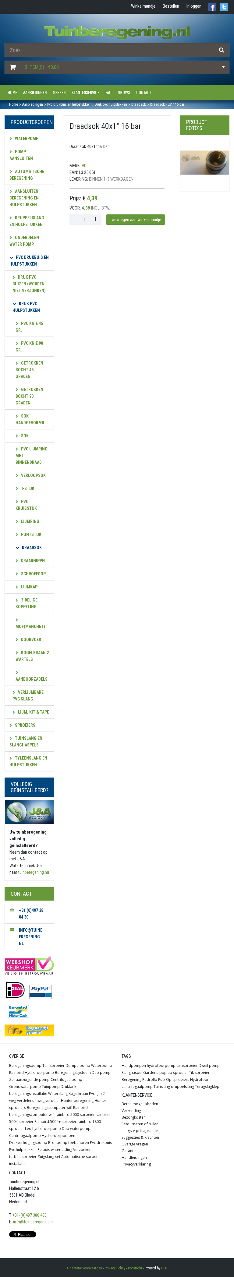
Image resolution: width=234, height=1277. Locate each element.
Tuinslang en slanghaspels (25, 741)
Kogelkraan (78, 1093)
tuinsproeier (187, 1065)
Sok (24, 435)
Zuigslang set (48, 1156)
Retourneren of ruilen (140, 1124)
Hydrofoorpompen (58, 1135)
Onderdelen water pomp (24, 241)
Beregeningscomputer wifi (49, 1107)
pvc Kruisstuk (26, 505)
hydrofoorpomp (161, 1065)
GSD (164, 1268)
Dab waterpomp (76, 1128)
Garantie (129, 1150)
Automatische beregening (26, 175)
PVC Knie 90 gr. (29, 346)
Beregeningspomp (25, 1065)
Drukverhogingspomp (28, 1142)
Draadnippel (33, 560)
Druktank (68, 1086)
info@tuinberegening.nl (33, 1222)
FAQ (108, 92)
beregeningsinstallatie (28, 1093)
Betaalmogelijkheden (140, 1103)
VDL (85, 165)
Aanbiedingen (35, 92)
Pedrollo (149, 1079)
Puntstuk (30, 534)
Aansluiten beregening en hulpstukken (24, 198)
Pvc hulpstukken (23, 1149)
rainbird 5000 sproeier (75, 1114)
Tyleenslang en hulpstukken (28, 761)
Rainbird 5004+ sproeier (55, 1121)
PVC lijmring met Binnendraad (32, 455)
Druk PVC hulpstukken (26, 307)
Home (12, 92)
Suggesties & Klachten (140, 1137)
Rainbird (16, 1072)
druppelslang (182, 1086)
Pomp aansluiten (21, 155)
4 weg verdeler (47, 1100)
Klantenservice (85, 92)
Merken (59, 92)
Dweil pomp (209, 1065)
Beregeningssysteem (73, 1072)
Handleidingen (134, 1157)
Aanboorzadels (32, 679)
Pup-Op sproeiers (173, 1079)
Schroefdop (33, 573)
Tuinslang (162, 1086)
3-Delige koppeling (26, 603)
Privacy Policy (115, 1268)
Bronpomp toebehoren (68, 1142)
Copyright (135, 1268)
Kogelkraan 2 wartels (32, 656)
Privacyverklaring (136, 1164)
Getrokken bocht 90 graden (29, 396)
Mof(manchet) (30, 626)
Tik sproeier (199, 1072)
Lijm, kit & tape (33, 712)
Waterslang (58, 1093)
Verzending (131, 1110)
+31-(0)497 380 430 (29, 1215)
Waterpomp (26, 138)
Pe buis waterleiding (54, 1149)
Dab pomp (101, 1072)
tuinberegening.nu (33, 872)
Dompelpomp (78, 1065)
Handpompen (134, 1065)
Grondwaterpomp (25, 1086)
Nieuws (124, 92)
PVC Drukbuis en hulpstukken (29, 260)
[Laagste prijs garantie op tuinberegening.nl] (29, 1030)
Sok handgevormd (30, 419)
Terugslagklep (207, 1086)
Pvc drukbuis (101, 1142)
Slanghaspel (132, 1072)
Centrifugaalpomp (66, 1079)
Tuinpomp (51, 1086)
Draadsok (31, 547)
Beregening (131, 1079)
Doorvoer (30, 639)
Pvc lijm (95, 1093)
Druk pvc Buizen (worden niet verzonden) (29, 284)
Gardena (150, 1072)
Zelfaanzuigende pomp (29, 1079)
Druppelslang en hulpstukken (26, 221)
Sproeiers (24, 725)
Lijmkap (28, 586)
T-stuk (27, 488)
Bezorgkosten (134, 1117)
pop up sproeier (173, 1072)
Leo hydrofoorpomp (43, 1128)
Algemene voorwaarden (84, 1268)
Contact (144, 92)
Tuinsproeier (53, 1065)
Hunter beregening (77, 1100)
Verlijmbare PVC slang (28, 695)
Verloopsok (33, 475)
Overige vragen (135, 1144)
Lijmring (29, 521)
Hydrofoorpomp (39, 1072)
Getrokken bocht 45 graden (29, 370)
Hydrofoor (199, 1079)
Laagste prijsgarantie (140, 1130)
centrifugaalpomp (137, 1086)
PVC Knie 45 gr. (29, 327)
